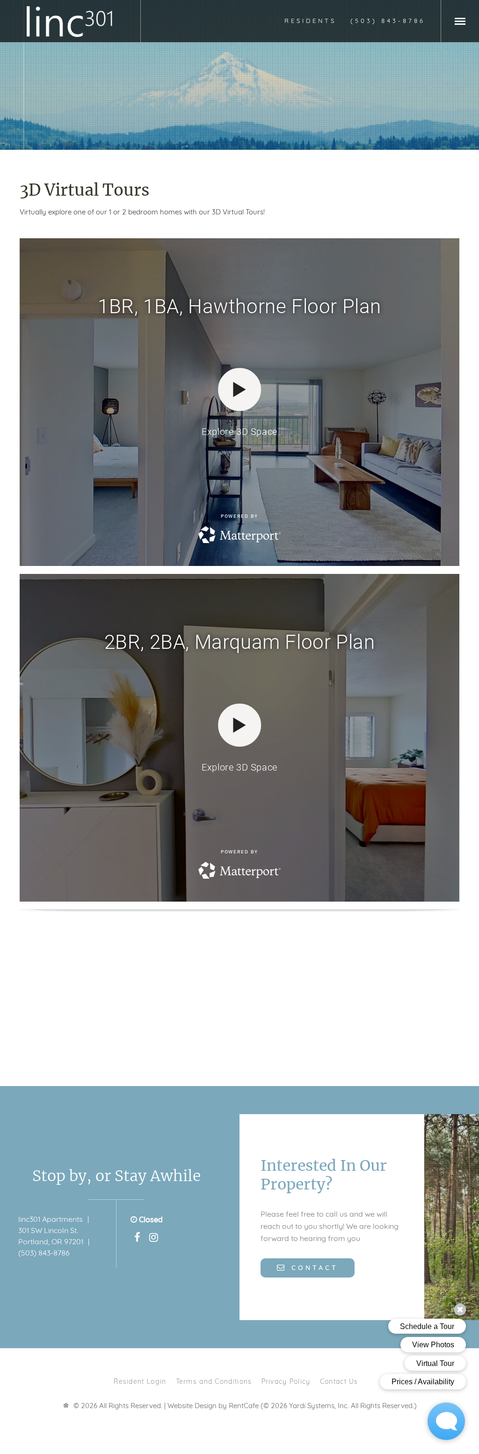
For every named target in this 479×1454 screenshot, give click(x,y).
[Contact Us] (308, 1267)
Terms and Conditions (214, 1381)
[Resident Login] (310, 20)
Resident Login (140, 1381)
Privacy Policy (286, 1381)
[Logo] (70, 21)
